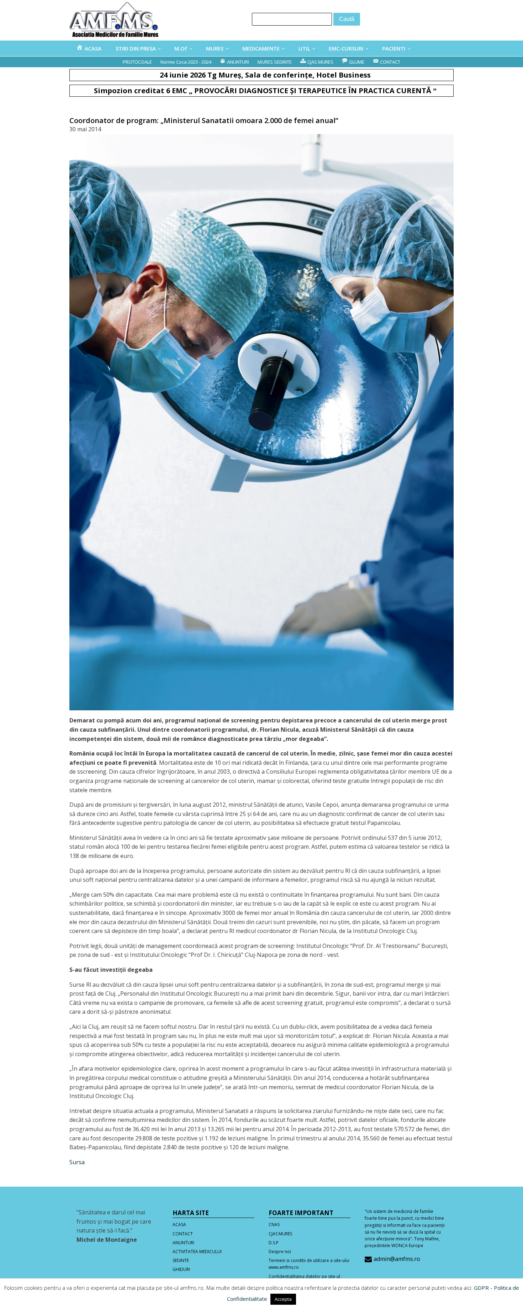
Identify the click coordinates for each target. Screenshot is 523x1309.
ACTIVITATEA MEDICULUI (197, 1252)
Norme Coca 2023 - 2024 (185, 62)
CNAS (274, 1224)
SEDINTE (181, 1260)
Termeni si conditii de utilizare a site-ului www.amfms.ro (309, 1263)
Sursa (77, 1162)
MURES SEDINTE (275, 62)
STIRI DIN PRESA (136, 48)
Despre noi (280, 1252)
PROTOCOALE (137, 62)
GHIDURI (181, 1269)
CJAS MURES (280, 1234)
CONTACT (183, 1234)
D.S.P (274, 1243)
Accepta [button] (283, 1299)
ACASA (179, 1224)
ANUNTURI (183, 1243)
